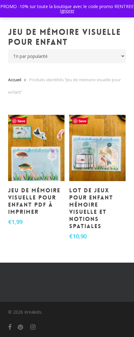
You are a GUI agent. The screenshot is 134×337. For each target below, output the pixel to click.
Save (21, 121)
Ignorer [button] (67, 11)
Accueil (14, 79)
